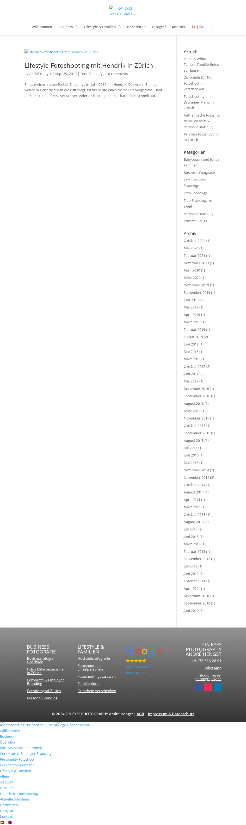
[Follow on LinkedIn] (217, 687)
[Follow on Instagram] (208, 687)
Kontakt (178, 27)
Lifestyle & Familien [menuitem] (15, 771)
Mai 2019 (191, 307)
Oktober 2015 (194, 425)
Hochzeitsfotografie (94, 658)
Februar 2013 (194, 551)
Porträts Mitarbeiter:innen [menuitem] (21, 747)
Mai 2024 (191, 248)
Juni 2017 (191, 373)
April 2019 (192, 314)
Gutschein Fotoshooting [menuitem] (19, 793)
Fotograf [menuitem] (6, 810)
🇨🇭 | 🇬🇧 (197, 27)
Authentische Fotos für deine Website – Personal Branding (202, 121)
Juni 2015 (191, 455)
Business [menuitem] (7, 736)
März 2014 (192, 507)
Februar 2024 (194, 255)
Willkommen (42, 27)
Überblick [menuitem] (7, 742)
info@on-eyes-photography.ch (208, 677)
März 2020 (192, 277)
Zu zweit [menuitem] (6, 782)
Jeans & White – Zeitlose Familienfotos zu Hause (201, 64)
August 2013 (194, 521)
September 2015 (197, 433)
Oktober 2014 (194, 484)
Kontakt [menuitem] (6, 816)
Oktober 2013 (194, 514)
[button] (148, 661)
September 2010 (197, 603)
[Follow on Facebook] (198, 687)
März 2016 (192, 410)
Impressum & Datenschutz (171, 713)
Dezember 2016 (196, 388)
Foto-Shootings (92, 73)
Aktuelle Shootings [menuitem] (15, 799)
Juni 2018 (191, 344)
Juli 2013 (190, 529)
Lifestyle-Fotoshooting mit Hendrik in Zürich (89, 65)
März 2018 (192, 359)
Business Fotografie (199, 172)
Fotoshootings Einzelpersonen (90, 667)
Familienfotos (89, 683)
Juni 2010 (191, 610)
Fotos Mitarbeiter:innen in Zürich (46, 671)
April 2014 (192, 499)
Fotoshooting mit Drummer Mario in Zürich (199, 102)
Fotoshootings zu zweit (97, 676)
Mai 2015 (191, 462)
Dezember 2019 (196, 285)
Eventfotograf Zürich (44, 690)
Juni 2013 (191, 536)
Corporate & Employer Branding (45, 681)
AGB (140, 713)
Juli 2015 (190, 447)
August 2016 (194, 403)
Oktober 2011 (194, 581)
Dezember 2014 (196, 470)
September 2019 (197, 292)
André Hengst (40, 73)
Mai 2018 (191, 351)
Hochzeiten (136, 27)
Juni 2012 (191, 573)
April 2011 (192, 588)
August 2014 (194, 492)
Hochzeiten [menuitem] (9, 805)
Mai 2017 (191, 381)
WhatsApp (213, 667)
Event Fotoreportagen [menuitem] (17, 765)
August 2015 (194, 440)
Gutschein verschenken (97, 690)
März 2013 (192, 544)
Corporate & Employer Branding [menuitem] (25, 753)
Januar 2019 (193, 336)
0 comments (118, 73)
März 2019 (192, 322)
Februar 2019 (194, 329)
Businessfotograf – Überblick (42, 660)
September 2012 (197, 558)
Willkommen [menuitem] (10, 730)
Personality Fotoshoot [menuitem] (17, 759)
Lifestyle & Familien (100, 27)
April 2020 (192, 270)
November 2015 (196, 418)
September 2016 (197, 396)
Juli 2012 (190, 566)
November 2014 (196, 477)
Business (65, 27)
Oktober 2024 (194, 240)
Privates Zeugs (195, 221)
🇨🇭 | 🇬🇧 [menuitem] (6, 822)
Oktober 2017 (194, 366)
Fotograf (159, 27)
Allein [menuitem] (4, 776)
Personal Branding (199, 213)
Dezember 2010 (196, 595)
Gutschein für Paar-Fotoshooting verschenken (199, 83)
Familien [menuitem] (7, 788)
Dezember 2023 (196, 263)
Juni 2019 (191, 300)
